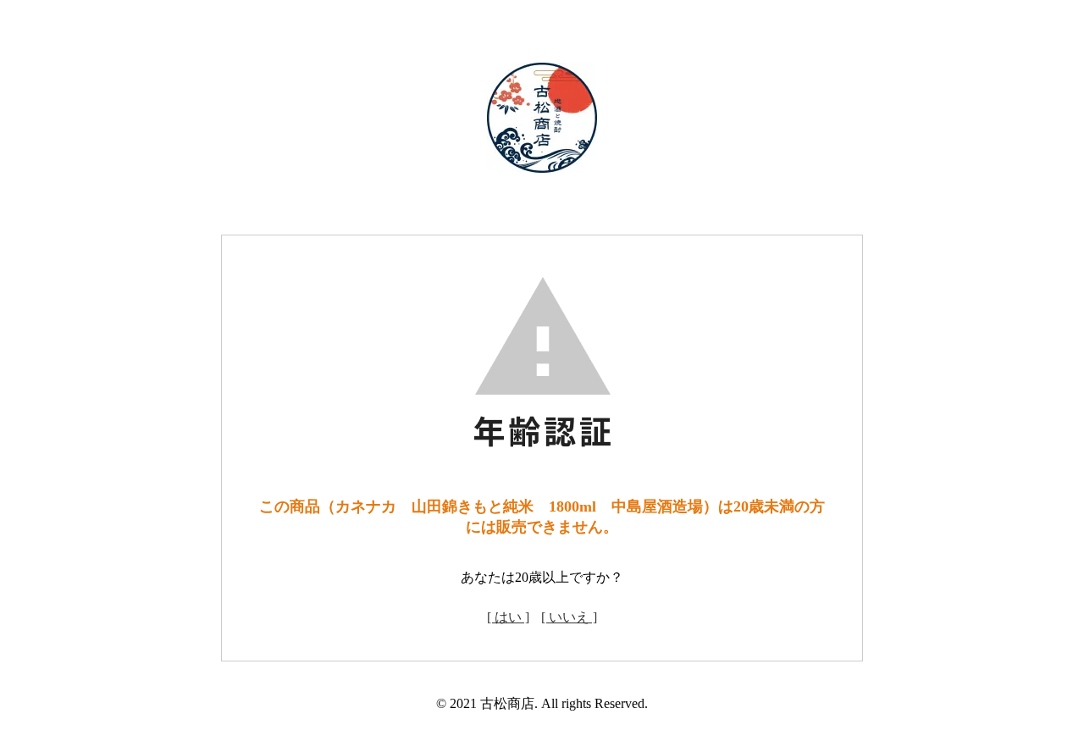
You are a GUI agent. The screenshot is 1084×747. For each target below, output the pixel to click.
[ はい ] (508, 617)
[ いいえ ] (569, 617)
